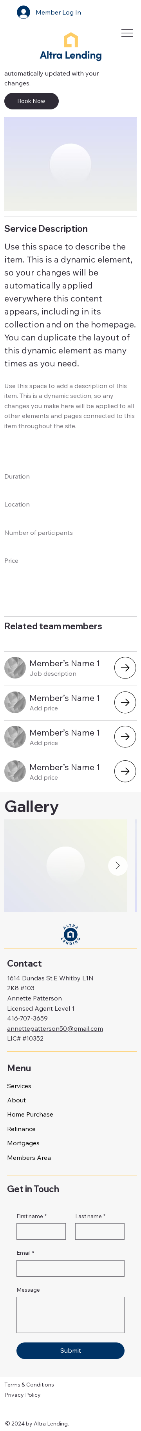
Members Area (29, 1157)
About (16, 1100)
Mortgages (23, 1143)
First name (31, 1216)
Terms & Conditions (29, 1384)
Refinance (21, 1129)
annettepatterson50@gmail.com (55, 1028)
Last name (90, 1216)
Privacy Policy (22, 1394)
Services (19, 1086)
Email (25, 1252)
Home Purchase (30, 1114)
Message (28, 1289)
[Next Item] (118, 866)
